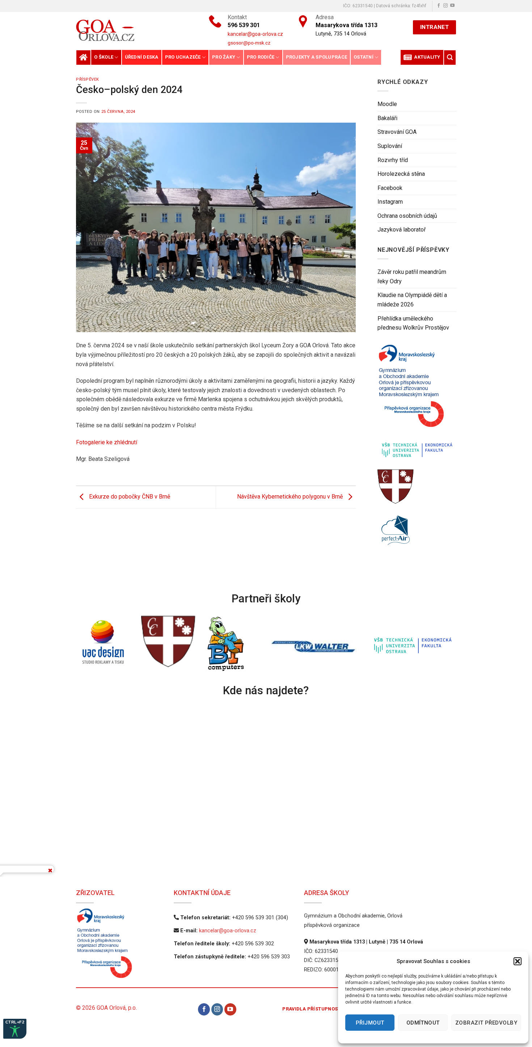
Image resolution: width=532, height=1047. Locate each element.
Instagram (390, 201)
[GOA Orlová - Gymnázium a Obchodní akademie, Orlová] (130, 30)
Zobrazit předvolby (486, 1023)
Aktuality (426, 57)
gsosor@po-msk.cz (249, 43)
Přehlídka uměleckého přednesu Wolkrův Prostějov (413, 323)
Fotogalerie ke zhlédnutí (106, 442)
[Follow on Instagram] (445, 5)
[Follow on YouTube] (452, 5)
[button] (517, 961)
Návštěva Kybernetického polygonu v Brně (290, 496)
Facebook (389, 188)
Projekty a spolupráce (316, 57)
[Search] (450, 57)
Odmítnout (423, 1023)
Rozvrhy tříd (392, 160)
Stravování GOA (397, 131)
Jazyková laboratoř (401, 229)
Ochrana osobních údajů (407, 215)
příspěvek (87, 79)
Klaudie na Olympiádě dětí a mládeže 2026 (412, 300)
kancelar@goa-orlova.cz (227, 931)
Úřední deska (142, 57)
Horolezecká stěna (401, 173)
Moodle (387, 104)
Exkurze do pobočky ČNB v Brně (129, 496)
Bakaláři (387, 118)
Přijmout (370, 1023)
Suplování (389, 146)
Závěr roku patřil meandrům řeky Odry (411, 276)
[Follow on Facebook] (438, 5)
